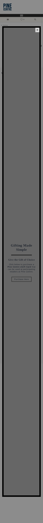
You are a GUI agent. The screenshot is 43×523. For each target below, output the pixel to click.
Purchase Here (21, 279)
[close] (37, 30)
